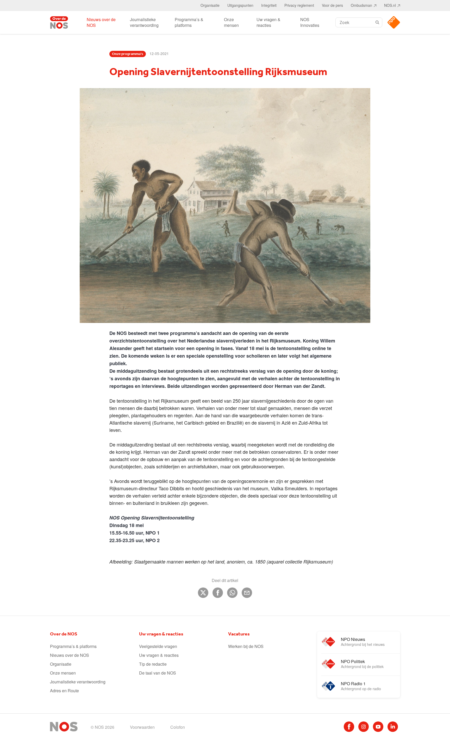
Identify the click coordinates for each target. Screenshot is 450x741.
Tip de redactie (153, 664)
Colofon (177, 727)
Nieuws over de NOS (101, 22)
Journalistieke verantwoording (144, 22)
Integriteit (269, 5)
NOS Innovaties (309, 22)
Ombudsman (361, 5)
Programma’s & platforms (189, 22)
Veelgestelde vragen (158, 646)
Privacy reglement (299, 5)
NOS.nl (390, 5)
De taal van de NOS (157, 673)
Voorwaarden (142, 727)
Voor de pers (332, 5)
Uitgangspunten (240, 5)
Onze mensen (231, 22)
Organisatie (210, 5)
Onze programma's (127, 54)
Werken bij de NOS (246, 646)
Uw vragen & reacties (268, 22)
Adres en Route (64, 691)
